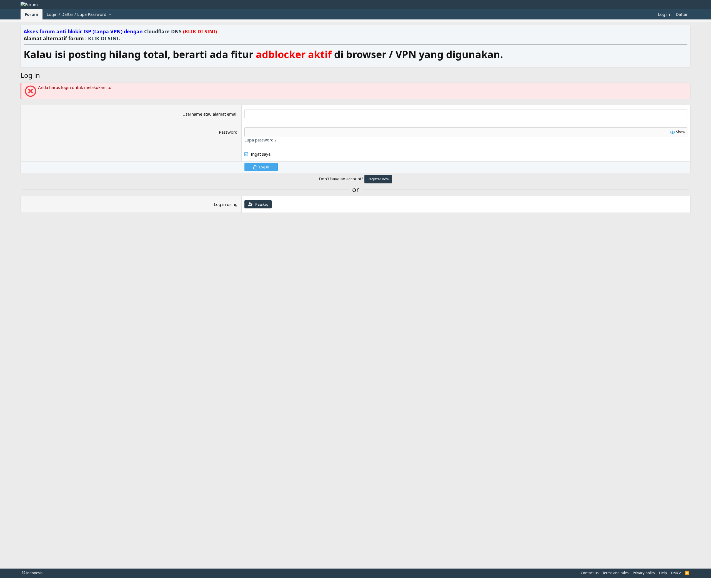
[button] (78, 14)
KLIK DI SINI (103, 38)
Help (663, 572)
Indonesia (33, 572)
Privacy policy (644, 572)
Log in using (225, 204)
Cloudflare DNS (180, 31)
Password (228, 132)
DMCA (676, 572)
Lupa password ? (260, 140)
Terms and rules (615, 572)
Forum (31, 14)
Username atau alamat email (209, 114)
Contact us (590, 572)
